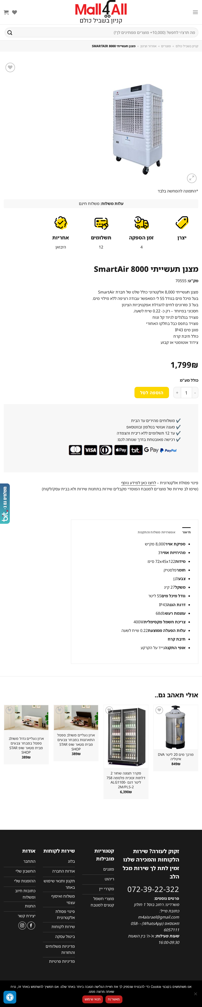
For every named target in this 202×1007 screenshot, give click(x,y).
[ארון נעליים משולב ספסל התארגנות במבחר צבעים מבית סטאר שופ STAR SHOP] (76, 717)
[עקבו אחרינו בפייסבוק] (31, 925)
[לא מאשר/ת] (195, 995)
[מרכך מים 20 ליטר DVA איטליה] (176, 727)
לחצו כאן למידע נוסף (138, 482)
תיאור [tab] (186, 532)
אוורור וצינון (148, 46)
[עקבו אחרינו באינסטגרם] (22, 925)
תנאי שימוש (93, 999)
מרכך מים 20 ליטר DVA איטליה (176, 756)
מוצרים (166, 46)
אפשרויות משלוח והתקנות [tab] (156, 532)
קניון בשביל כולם (187, 46)
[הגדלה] (192, 178)
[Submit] (10, 32)
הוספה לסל (152, 392)
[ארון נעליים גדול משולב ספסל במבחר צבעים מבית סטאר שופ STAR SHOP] (26, 717)
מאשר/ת (114, 999)
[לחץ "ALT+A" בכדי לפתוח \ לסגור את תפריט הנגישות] (9, 997)
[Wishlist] (14, 12)
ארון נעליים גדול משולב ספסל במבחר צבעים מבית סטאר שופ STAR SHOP (26, 745)
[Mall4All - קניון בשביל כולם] (101, 12)
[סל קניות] (6, 12)
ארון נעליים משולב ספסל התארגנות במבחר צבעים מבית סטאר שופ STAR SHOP (76, 742)
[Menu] (195, 12)
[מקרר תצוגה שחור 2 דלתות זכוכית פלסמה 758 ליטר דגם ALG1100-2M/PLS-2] (126, 736)
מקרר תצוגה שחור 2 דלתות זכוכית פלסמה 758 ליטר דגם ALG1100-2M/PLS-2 (125, 780)
